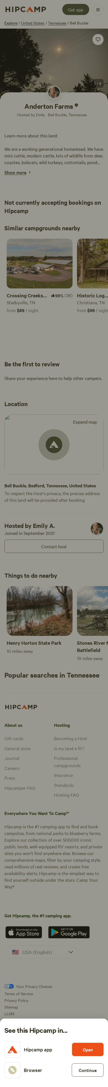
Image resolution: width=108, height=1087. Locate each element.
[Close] (54, 543)
